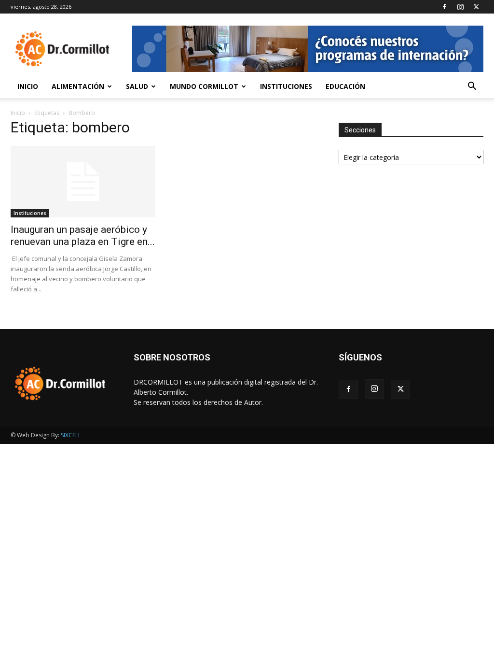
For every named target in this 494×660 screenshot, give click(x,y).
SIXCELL (71, 435)
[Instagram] (460, 7)
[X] (476, 7)
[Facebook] (444, 7)
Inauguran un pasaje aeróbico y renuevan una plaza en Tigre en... (83, 235)
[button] (471, 87)
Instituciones (286, 86)
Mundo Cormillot (204, 86)
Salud (137, 86)
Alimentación (78, 86)
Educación (345, 86)
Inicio (27, 86)
